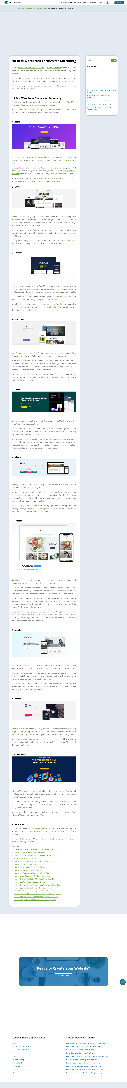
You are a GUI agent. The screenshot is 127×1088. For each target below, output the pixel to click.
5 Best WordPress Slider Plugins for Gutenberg (32, 891)
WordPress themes (39, 828)
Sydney (15, 286)
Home (19, 8)
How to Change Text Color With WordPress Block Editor (35, 879)
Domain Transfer (18, 1073)
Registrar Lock (17, 1066)
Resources (93, 2)
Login (110, 2)
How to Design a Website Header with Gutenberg (83, 1063)
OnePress (16, 353)
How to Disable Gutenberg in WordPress (99, 101)
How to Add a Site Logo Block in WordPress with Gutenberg (86, 1043)
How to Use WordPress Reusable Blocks (29, 882)
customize (34, 506)
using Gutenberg (54, 68)
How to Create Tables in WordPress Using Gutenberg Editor (37, 894)
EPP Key (15, 1070)
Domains (85, 2)
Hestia (15, 729)
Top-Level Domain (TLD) (21, 1050)
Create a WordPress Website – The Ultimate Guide (33, 849)
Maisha (15, 665)
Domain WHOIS (18, 1063)
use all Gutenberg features (41, 509)
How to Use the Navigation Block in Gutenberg (32, 888)
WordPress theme (41, 157)
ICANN (15, 1056)
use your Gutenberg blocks (51, 178)
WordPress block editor (40, 512)
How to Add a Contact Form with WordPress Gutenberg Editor (87, 1056)
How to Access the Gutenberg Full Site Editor (81, 1060)
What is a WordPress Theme (25, 858)
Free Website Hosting (66, 2)
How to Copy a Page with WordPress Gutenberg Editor (35, 900)
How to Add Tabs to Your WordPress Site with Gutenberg (36, 897)
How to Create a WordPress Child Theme (30, 867)
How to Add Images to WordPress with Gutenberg (83, 1046)
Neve (14, 217)
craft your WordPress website (31, 68)
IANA (14, 1053)
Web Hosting (77, 2)
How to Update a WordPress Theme (28, 870)
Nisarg (15, 485)
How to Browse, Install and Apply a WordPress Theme (35, 861)
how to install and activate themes (40, 105)
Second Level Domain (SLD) (22, 1046)
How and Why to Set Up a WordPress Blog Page (32, 855)
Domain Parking (18, 1060)
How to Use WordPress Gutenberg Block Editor (32, 873)
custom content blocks (66, 367)
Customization (40, 8)
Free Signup (119, 2)
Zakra (14, 421)
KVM (14, 1043)
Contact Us (101, 2)
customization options (62, 297)
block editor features (55, 307)
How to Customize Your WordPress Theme (30, 864)
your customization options (33, 831)
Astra (14, 157)
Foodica (15, 580)
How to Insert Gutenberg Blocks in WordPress (32, 876)
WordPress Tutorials (28, 8)
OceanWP (16, 791)
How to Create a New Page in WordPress (30, 852)
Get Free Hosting (63, 975)
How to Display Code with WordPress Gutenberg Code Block (37, 885)
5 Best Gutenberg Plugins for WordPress (99, 104)
